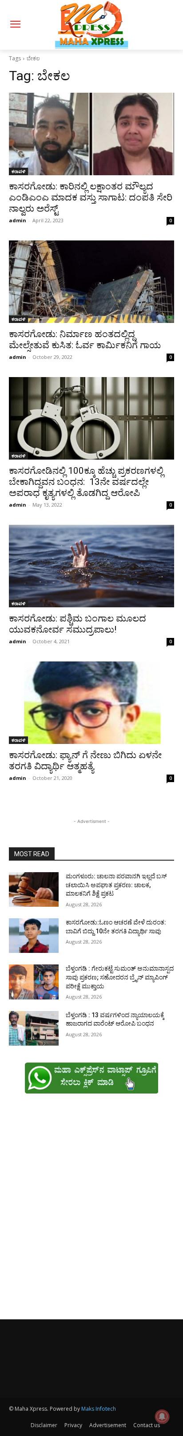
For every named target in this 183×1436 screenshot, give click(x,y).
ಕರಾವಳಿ (18, 171)
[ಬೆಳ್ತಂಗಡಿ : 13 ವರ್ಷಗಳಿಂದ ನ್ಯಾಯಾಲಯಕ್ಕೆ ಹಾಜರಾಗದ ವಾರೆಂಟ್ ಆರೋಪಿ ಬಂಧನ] (34, 1028)
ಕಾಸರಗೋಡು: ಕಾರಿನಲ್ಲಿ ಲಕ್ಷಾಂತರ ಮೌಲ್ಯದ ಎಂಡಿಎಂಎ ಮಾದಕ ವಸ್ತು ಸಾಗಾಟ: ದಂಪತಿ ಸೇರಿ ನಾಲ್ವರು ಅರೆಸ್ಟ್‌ (90, 197)
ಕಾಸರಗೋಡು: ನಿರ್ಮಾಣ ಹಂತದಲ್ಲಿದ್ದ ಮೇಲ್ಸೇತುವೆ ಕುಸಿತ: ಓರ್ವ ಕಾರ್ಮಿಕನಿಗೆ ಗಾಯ (85, 339)
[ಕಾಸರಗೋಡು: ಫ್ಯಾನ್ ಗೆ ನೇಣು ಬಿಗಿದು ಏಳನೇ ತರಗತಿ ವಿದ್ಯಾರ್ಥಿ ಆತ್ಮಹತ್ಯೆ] (91, 702)
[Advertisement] (91, 1211)
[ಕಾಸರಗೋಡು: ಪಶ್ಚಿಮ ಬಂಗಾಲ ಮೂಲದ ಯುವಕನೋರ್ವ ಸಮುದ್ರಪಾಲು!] (91, 566)
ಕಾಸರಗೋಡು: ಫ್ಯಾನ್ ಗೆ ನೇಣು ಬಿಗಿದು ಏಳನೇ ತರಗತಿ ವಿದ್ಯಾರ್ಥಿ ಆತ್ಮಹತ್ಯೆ (85, 760)
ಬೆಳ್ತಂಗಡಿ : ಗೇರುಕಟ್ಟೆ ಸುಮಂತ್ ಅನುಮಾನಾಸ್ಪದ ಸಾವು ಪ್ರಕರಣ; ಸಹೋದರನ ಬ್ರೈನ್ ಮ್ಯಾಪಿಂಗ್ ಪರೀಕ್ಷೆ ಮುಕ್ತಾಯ (120, 977)
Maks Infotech (98, 1408)
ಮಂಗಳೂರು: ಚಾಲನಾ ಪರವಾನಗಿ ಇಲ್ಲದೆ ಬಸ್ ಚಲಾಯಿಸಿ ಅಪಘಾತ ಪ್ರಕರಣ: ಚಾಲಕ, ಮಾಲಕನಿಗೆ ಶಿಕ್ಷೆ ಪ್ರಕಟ (116, 885)
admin (17, 220)
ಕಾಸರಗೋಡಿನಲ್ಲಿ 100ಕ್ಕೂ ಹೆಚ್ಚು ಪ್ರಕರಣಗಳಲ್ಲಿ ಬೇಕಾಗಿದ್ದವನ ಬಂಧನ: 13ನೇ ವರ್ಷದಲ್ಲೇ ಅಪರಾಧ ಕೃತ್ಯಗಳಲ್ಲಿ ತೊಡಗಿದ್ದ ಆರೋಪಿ (86, 481)
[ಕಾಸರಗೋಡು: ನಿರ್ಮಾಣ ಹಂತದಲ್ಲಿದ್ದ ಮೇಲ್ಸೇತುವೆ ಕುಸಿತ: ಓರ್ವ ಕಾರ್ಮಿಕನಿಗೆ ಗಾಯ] (91, 281)
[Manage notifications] (162, 1416)
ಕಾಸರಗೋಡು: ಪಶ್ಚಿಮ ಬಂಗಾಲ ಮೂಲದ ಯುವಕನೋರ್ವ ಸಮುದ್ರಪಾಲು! (77, 624)
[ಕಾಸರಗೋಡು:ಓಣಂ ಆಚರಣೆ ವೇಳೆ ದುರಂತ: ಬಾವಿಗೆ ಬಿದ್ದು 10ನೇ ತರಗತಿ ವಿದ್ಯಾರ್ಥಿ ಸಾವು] (34, 935)
